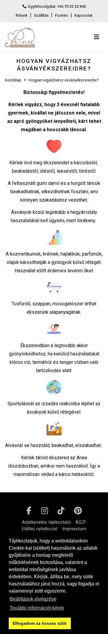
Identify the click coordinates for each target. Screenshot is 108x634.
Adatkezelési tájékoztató (46, 522)
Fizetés (61, 15)
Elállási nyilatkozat (39, 528)
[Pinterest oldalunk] (78, 510)
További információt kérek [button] (37, 607)
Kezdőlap (13, 80)
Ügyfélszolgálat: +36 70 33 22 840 (57, 6)
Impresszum (74, 528)
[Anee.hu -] (20, 37)
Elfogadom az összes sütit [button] (40, 623)
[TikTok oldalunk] (61, 510)
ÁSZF (81, 522)
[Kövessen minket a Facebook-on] (29, 510)
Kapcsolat (83, 15)
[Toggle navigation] (96, 37)
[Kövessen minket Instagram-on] (44, 510)
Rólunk (22, 15)
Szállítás (41, 15)
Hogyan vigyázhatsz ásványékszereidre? (63, 80)
